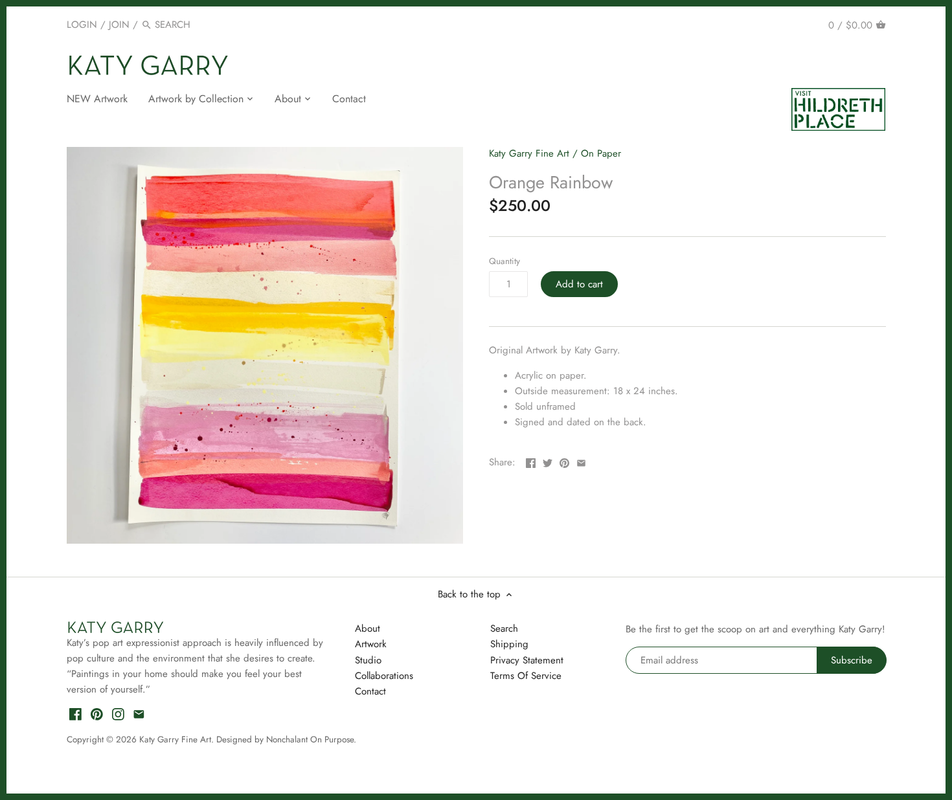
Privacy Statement (526, 660)
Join (119, 24)
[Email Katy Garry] (139, 713)
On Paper (601, 153)
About (367, 628)
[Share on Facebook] (531, 461)
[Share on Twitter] (547, 461)
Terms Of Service (525, 676)
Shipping (509, 644)
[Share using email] (581, 461)
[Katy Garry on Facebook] (75, 713)
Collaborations (384, 676)
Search (504, 628)
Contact (370, 691)
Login (82, 24)
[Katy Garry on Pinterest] (97, 713)
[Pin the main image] (564, 461)
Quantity (504, 261)
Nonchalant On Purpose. (311, 739)
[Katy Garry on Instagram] (118, 713)
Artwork (371, 644)
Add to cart (579, 284)
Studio (368, 660)
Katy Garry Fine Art (529, 153)
